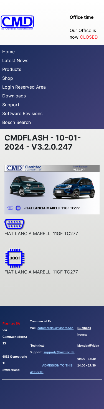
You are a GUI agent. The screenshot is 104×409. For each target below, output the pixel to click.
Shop (7, 78)
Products (11, 69)
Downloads (14, 96)
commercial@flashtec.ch (55, 328)
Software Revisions (22, 113)
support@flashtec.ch (59, 352)
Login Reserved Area (24, 87)
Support (10, 104)
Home (8, 51)
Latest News (15, 60)
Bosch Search (16, 122)
